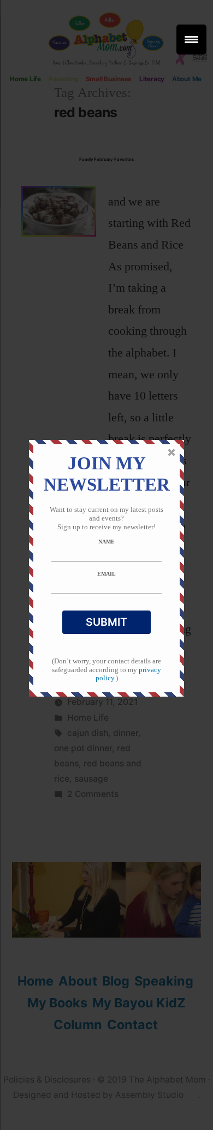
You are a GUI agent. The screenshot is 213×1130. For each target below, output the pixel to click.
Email (106, 573)
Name (106, 541)
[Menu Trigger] (191, 40)
